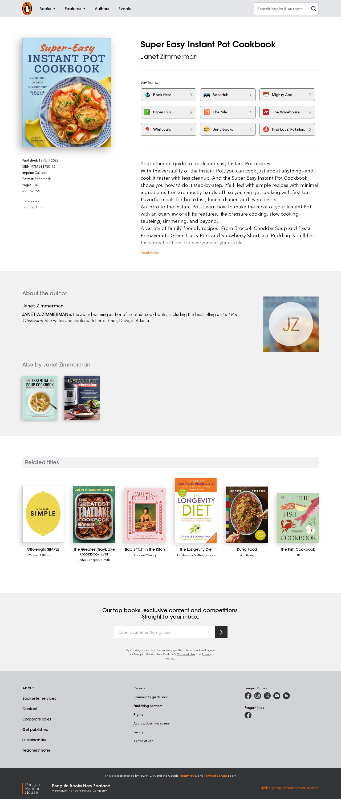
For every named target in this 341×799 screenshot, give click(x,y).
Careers (139, 688)
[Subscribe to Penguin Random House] (221, 632)
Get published (35, 729)
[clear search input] (313, 9)
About (28, 688)
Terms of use (143, 740)
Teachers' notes (36, 750)
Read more (149, 252)
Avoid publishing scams (151, 723)
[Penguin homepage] (27, 8)
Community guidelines (150, 696)
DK (297, 554)
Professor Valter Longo (196, 554)
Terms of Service (215, 775)
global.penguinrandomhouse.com (289, 787)
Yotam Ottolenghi (43, 554)
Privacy (138, 732)
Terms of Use (186, 654)
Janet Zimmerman (169, 56)
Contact (29, 708)
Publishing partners (147, 705)
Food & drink (32, 207)
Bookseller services (39, 698)
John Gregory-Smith (94, 559)
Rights (138, 714)
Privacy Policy (188, 775)
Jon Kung (246, 554)
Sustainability (34, 740)
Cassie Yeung (145, 554)
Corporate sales (36, 719)
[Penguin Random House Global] (37, 787)
